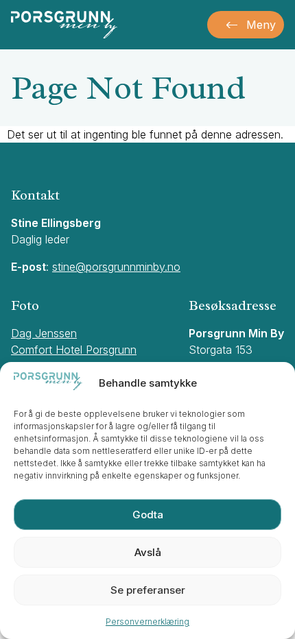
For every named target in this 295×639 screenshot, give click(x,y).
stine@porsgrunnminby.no (116, 267)
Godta (147, 514)
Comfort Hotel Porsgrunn (74, 350)
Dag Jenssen (44, 333)
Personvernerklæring (147, 621)
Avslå (147, 552)
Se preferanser (147, 589)
